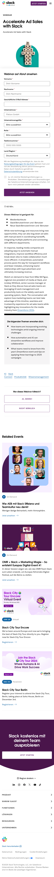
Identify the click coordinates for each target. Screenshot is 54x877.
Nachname (9, 89)
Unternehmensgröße (13, 120)
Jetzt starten (39, 4)
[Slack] (8, 3)
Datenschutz (7, 852)
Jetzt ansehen (27, 192)
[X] (30, 785)
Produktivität (20, 377)
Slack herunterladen (10, 846)
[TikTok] (40, 785)
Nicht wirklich (27, 408)
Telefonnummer (11, 141)
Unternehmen (10, 110)
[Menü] (50, 3)
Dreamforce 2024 (25, 310)
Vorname (8, 79)
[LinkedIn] (14, 785)
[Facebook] (24, 785)
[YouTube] (35, 785)
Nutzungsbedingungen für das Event (19, 164)
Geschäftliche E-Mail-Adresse (16, 99)
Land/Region (10, 151)
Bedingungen (21, 852)
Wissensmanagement (39, 377)
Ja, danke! (27, 399)
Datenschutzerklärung (13, 171)
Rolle (7, 130)
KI (5, 374)
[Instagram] (19, 785)
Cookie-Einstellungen (38, 852)
